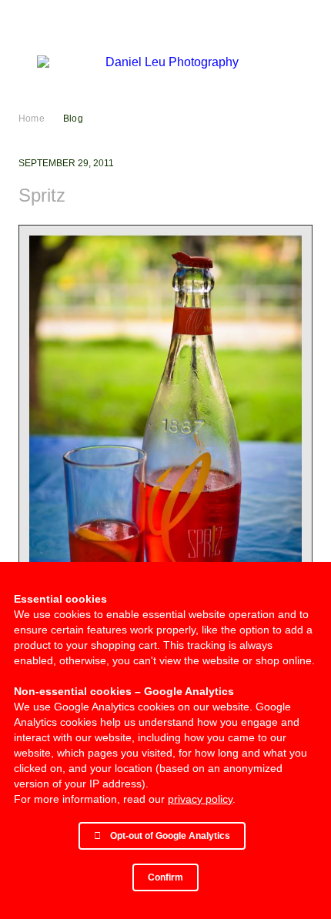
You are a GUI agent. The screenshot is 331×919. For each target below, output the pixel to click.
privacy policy (200, 799)
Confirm (165, 877)
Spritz (41, 195)
